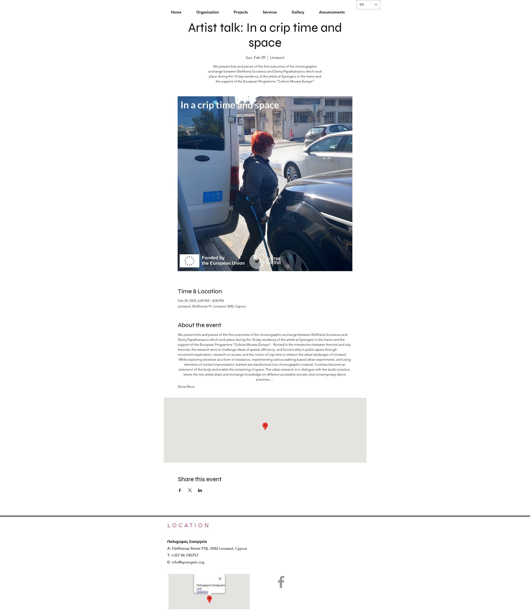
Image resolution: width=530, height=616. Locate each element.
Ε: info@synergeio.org (185, 562)
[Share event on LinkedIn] (200, 490)
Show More (186, 387)
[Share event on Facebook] (180, 490)
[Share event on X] (190, 490)
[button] (207, 10)
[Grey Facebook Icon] (281, 582)
